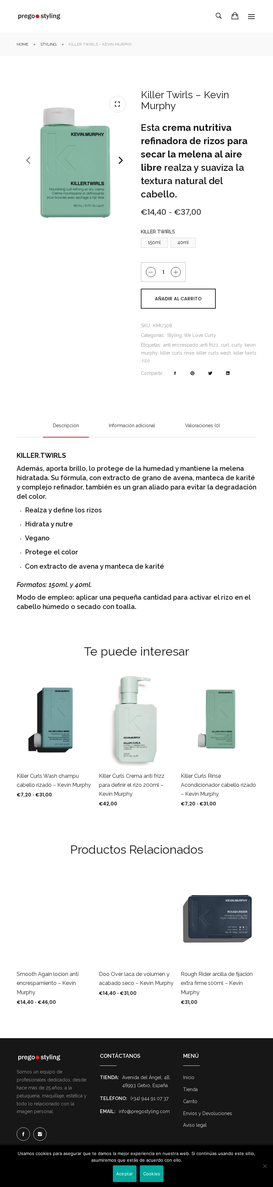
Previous (28, 160)
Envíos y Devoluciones (207, 1113)
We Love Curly (200, 335)
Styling (48, 44)
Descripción (66, 425)
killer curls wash (213, 353)
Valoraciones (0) (202, 425)
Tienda (190, 1089)
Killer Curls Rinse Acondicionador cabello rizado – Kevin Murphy (218, 785)
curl (225, 345)
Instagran (40, 1134)
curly (236, 345)
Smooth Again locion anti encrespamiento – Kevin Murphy (48, 983)
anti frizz (209, 345)
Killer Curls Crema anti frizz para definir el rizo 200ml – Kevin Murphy (131, 785)
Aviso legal (195, 1125)
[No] (264, 1166)
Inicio (188, 1077)
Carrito (190, 1101)
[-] (151, 272)
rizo (146, 360)
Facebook (23, 1134)
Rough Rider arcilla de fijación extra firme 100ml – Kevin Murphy (217, 983)
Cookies (151, 1173)
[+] (176, 272)
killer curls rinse (177, 353)
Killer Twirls (158, 231)
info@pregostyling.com (144, 1111)
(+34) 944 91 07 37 (149, 1098)
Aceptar (124, 1173)
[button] (117, 104)
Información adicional (132, 425)
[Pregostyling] (39, 16)
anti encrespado (180, 345)
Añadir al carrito (178, 298)
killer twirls (244, 353)
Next (121, 160)
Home (22, 44)
